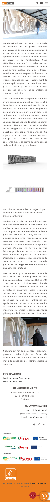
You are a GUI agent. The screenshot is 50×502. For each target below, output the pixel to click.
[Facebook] (34, 424)
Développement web (39, 483)
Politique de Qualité (12, 381)
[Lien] (8, 3)
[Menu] (47, 3)
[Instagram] (39, 424)
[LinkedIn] (44, 424)
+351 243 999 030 (38, 410)
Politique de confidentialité (16, 378)
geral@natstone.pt (37, 417)
